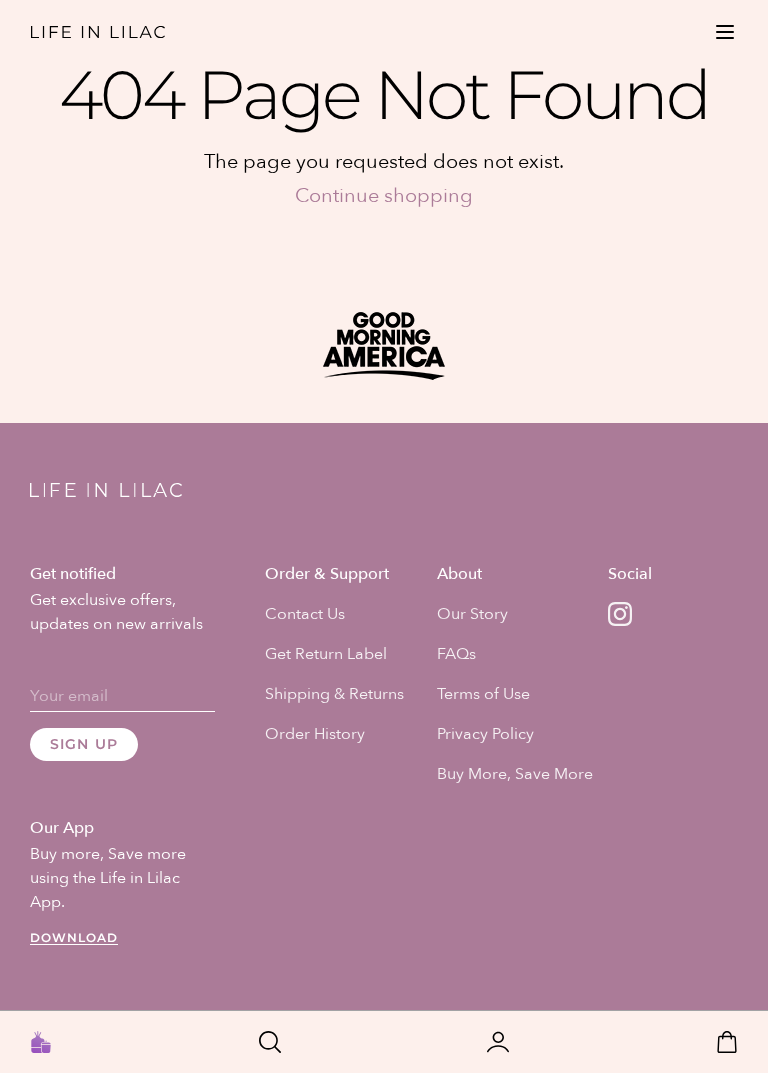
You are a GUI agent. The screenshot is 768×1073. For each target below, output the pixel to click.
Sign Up (84, 744)
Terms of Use (483, 694)
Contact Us (305, 614)
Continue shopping (384, 196)
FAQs (456, 654)
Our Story (472, 614)
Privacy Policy (485, 734)
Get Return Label (326, 654)
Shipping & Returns (334, 694)
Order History (315, 734)
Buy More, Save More (515, 774)
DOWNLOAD (74, 937)
